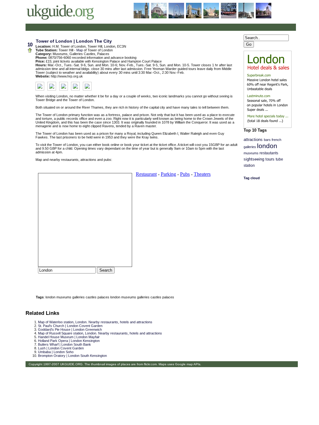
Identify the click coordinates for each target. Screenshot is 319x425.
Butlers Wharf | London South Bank (64, 344)
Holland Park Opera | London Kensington (69, 341)
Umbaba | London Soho (56, 352)
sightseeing (254, 159)
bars (267, 140)
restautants (268, 153)
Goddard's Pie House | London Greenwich (70, 329)
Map (79, 50)
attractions (253, 140)
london (267, 146)
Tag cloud (252, 178)
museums (251, 153)
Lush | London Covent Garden (61, 348)
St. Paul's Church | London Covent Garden (70, 326)
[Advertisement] (100, 27)
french (276, 140)
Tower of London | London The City (74, 41)
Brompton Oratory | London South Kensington (72, 355)
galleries (250, 147)
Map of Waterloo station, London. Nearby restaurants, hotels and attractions (95, 322)
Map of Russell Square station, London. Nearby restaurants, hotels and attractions (100, 333)
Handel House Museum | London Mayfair (69, 337)
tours (269, 159)
